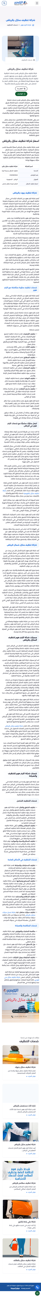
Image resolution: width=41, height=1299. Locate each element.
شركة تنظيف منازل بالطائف (24, 1260)
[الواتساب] (37, 1293)
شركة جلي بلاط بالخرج (27, 1222)
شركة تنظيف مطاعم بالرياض (24, 1183)
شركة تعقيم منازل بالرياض (14, 726)
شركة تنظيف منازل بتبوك (25, 1067)
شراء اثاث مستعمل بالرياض (24, 1106)
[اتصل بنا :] (37, 1287)
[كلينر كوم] (20, 3)
